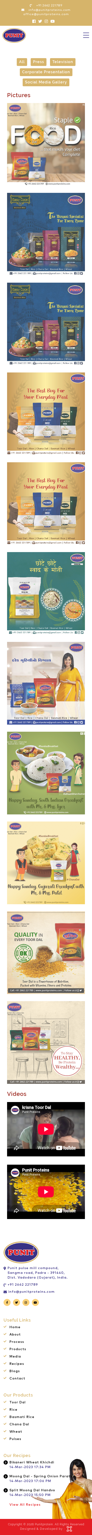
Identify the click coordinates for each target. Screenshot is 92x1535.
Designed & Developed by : (42, 1529)
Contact (17, 1378)
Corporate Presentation (46, 72)
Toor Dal (17, 1402)
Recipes (16, 1364)
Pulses (15, 1439)
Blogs (14, 1371)
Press (38, 62)
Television (62, 62)
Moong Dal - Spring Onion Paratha (42, 1476)
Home (15, 1327)
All (22, 62)
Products (17, 1349)
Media (15, 1356)
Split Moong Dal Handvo (32, 1490)
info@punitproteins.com (31, 1291)
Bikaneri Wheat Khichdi (31, 1462)
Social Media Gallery (46, 82)
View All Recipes (25, 1504)
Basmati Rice (21, 1417)
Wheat (15, 1431)
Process (16, 1342)
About (15, 1334)
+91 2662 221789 (23, 1284)
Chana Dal (19, 1424)
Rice (13, 1409)
